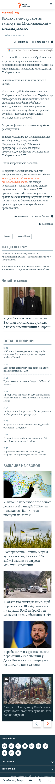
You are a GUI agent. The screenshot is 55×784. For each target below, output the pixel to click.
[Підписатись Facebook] (4, 746)
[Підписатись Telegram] (45, 746)
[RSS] (4, 753)
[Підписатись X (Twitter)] (18, 746)
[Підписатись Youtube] (25, 746)
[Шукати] (49, 780)
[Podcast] (11, 753)
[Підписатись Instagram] (31, 746)
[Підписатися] (18, 753)
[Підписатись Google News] (11, 746)
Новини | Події (11, 13)
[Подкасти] (40, 780)
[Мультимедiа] (30, 780)
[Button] (21, 42)
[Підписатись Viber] (38, 746)
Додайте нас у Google (13, 780)
